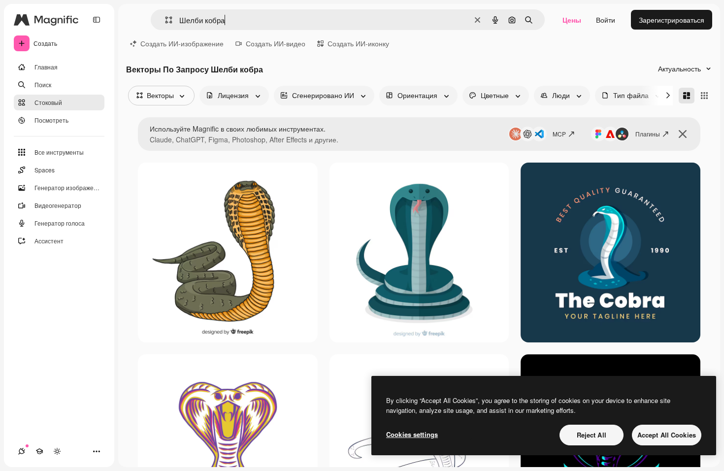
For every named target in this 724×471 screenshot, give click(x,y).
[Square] (704, 95)
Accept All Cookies (666, 434)
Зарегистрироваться (671, 20)
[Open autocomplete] (164, 20)
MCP (559, 134)
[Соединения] (22, 451)
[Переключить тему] (57, 451)
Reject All (591, 434)
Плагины (647, 134)
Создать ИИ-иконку (358, 43)
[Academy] (39, 451)
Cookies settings (412, 434)
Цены (571, 20)
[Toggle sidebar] (96, 20)
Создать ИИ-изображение (182, 43)
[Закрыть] (683, 134)
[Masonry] (686, 95)
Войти (605, 20)
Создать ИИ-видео (275, 43)
